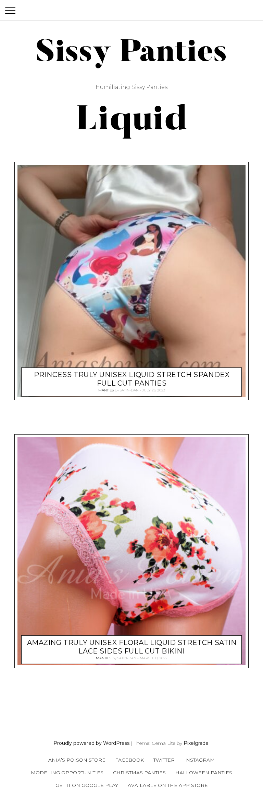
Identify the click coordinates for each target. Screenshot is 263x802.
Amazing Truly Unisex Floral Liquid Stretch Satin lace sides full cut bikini (132, 646)
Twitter (164, 760)
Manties (106, 390)
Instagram (199, 760)
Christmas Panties (139, 772)
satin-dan (129, 390)
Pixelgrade (196, 743)
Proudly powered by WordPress (91, 743)
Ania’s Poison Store (76, 760)
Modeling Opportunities (67, 772)
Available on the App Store (168, 785)
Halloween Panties (203, 772)
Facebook (129, 760)
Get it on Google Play (86, 785)
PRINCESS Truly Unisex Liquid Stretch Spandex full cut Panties (132, 379)
